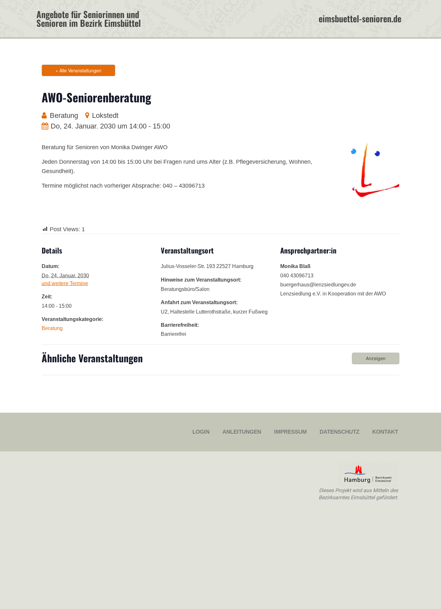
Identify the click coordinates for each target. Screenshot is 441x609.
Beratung (64, 115)
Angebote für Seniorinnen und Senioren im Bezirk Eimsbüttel (88, 18)
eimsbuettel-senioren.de (360, 18)
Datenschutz (339, 432)
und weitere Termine (65, 283)
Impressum (290, 432)
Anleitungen (241, 432)
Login (201, 432)
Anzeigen (375, 358)
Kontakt (385, 432)
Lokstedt (105, 115)
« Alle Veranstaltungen (78, 70)
